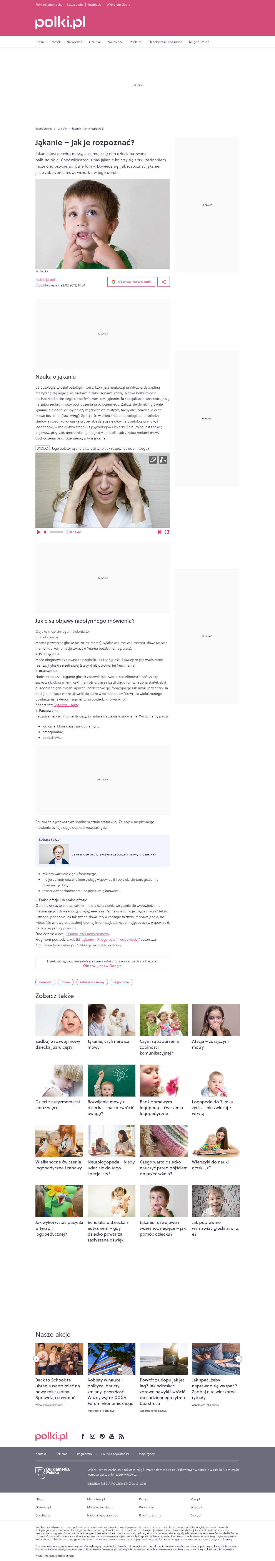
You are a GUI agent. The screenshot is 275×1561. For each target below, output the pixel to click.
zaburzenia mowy (92, 982)
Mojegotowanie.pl (99, 1507)
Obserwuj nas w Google (134, 282)
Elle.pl (39, 1499)
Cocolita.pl (42, 1515)
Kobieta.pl (146, 1507)
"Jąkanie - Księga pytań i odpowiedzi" (110, 939)
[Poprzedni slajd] (36, 1359)
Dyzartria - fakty (66, 704)
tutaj (71, 1555)
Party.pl (144, 1499)
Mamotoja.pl (96, 1499)
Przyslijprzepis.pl (150, 1515)
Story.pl (196, 1515)
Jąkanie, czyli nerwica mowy (87, 933)
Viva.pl (195, 1499)
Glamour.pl (43, 1507)
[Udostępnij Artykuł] (163, 282)
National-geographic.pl (103, 1515)
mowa (66, 982)
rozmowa (45, 982)
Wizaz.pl (196, 1507)
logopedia (121, 982)
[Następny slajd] (238, 1359)
